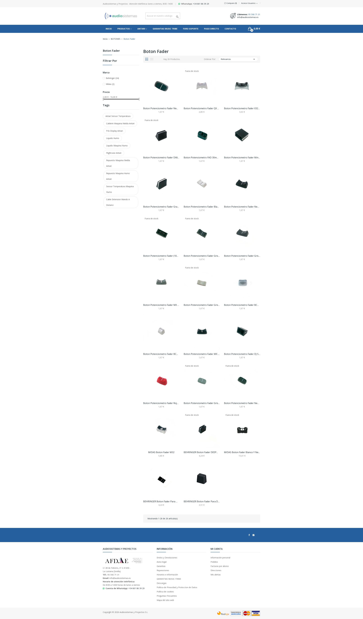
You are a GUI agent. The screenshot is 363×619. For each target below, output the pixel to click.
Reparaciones (163, 570)
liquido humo (112, 138)
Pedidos (214, 561)
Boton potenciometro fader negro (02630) (161, 108)
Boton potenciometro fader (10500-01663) (161, 255)
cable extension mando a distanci (118, 202)
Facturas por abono (220, 566)
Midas (110, 84)
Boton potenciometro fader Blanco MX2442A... (202, 206)
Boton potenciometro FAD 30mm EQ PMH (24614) (202, 157)
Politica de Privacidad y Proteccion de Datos (177, 587)
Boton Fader (111, 51)
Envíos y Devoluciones (167, 557)
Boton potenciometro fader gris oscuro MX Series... (202, 255)
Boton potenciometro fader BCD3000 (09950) (161, 354)
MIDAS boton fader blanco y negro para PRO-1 (242, 452)
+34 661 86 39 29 (201, 3)
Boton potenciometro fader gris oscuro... (242, 255)
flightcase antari (113, 153)
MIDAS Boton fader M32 (161, 452)
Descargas (161, 583)
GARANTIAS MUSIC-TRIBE (169, 578)
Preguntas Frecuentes (167, 595)
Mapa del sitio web (165, 600)
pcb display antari (114, 130)
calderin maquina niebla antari (120, 123)
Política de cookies (165, 591)
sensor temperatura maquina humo (120, 189)
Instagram (254, 535)
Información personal (220, 557)
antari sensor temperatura (117, 116)
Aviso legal (161, 561)
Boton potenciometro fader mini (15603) (242, 157)
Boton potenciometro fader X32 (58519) (242, 108)
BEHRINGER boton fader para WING (161, 501)
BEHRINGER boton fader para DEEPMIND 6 (202, 501)
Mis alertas (216, 574)
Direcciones (216, 570)
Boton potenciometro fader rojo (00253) (161, 403)
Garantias (161, 566)
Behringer (112, 78)
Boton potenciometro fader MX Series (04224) (202, 354)
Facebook (249, 535)
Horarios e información (167, 574)
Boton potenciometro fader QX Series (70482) (202, 108)
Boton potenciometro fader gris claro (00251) (202, 403)
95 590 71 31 (254, 14)
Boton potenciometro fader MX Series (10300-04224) (161, 305)
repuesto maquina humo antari (118, 176)
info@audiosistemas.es (247, 17)
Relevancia (238, 59)
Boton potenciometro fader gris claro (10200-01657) (202, 305)
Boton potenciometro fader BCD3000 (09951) (242, 305)
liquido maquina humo (117, 145)
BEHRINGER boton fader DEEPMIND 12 (202, 452)
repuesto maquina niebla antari (118, 163)
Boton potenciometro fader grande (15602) (161, 206)
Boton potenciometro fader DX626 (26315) (161, 157)
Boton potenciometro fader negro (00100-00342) (242, 403)
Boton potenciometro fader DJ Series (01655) (242, 354)
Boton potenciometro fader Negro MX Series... (242, 206)
